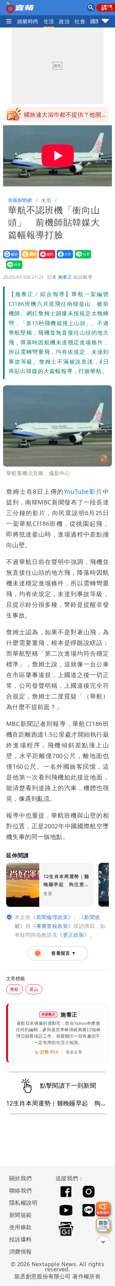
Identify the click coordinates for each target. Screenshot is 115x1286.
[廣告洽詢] (103, 1225)
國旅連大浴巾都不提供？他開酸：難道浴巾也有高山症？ (62, 116)
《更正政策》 (73, 934)
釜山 (33, 989)
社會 (80, 21)
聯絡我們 (20, 1190)
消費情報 (20, 1251)
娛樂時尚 (28, 21)
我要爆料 (45, 258)
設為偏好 (9, 258)
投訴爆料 (20, 1239)
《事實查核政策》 (52, 925)
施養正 (65, 277)
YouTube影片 (83, 491)
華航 (14, 989)
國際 (95, 21)
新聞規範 (20, 1214)
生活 (49, 21)
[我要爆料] (103, 1209)
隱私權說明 (21, 1202)
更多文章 (74, 1052)
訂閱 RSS (49, 1052)
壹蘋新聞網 (20, 200)
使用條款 (20, 1227)
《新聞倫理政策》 (52, 917)
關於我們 (20, 1178)
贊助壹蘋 (27, 258)
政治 (64, 21)
